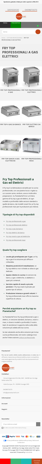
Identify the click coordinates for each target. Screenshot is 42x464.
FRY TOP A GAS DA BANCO (10, 124)
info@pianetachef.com (11, 393)
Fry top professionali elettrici (16, 225)
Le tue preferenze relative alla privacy (19, 440)
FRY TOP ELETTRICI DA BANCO (31, 125)
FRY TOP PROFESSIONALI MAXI (31, 160)
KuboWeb (28, 452)
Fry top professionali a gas (16, 221)
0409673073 (7, 389)
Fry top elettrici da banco (15, 232)
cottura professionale (27, 337)
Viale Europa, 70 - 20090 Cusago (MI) (16, 384)
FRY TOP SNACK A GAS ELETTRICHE (10, 160)
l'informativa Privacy (20, 428)
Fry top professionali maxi (15, 240)
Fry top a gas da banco (14, 229)
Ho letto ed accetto (15, 428)
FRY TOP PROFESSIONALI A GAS (10, 91)
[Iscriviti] (38, 424)
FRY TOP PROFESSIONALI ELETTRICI (31, 91)
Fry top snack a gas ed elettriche (18, 236)
